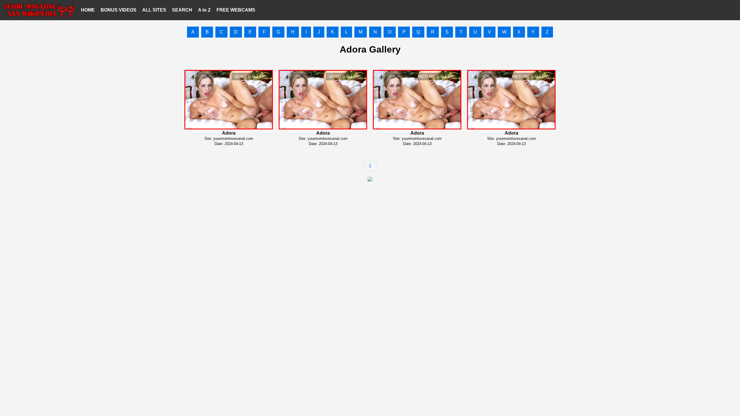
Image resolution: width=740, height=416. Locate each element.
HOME (88, 10)
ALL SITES (154, 10)
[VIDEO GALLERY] (228, 127)
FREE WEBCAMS (236, 10)
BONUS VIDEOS (118, 10)
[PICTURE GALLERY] (417, 127)
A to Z (204, 10)
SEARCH (182, 10)
